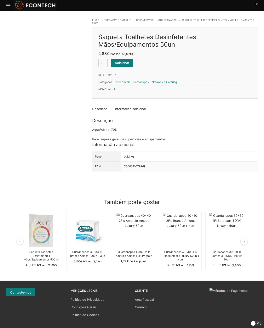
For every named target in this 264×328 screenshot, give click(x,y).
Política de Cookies (85, 315)
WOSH (112, 89)
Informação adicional (130, 109)
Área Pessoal (144, 299)
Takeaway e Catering (118, 20)
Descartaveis (144, 20)
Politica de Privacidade (87, 299)
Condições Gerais (83, 307)
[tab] (99, 109)
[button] (256, 323)
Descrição (99, 109)
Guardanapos (167, 20)
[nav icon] (8, 5)
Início (96, 20)
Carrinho (141, 307)
